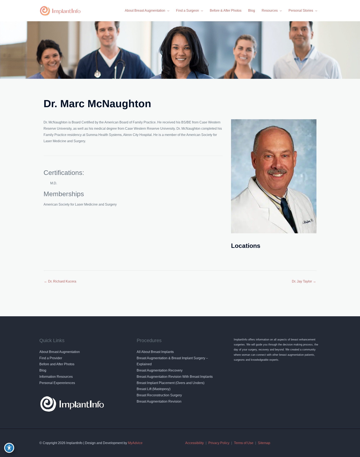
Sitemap (264, 443)
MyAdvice (134, 443)
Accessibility (194, 443)
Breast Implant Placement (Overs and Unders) (170, 383)
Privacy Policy (218, 443)
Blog (42, 370)
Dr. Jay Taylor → (304, 281)
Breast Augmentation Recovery (159, 370)
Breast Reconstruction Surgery (159, 395)
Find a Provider (50, 358)
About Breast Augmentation (59, 352)
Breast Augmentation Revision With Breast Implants (175, 376)
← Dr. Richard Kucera (60, 281)
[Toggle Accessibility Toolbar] (9, 448)
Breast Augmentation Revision (159, 401)
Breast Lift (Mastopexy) (153, 389)
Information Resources (56, 376)
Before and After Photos (56, 364)
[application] (167, 10)
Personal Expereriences (57, 383)
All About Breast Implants (155, 352)
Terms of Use (243, 443)
